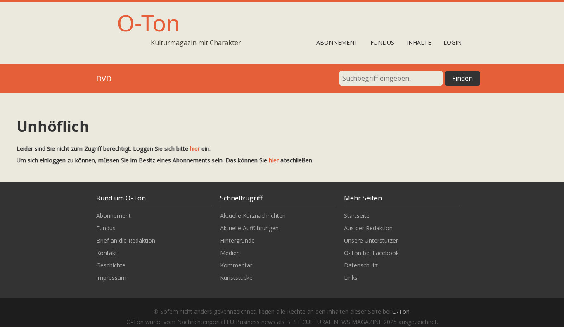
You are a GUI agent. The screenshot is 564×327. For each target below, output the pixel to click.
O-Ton (148, 22)
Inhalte (419, 42)
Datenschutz (361, 265)
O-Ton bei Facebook (371, 253)
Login (452, 42)
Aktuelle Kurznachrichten (253, 216)
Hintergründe (237, 240)
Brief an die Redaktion (125, 240)
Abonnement (337, 42)
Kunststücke (236, 278)
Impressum (111, 278)
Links (351, 278)
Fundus (382, 42)
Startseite (357, 216)
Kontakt (106, 253)
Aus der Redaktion (368, 228)
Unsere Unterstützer (371, 240)
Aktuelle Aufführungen (249, 228)
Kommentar (236, 265)
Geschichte (111, 265)
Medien (230, 253)
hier (195, 149)
